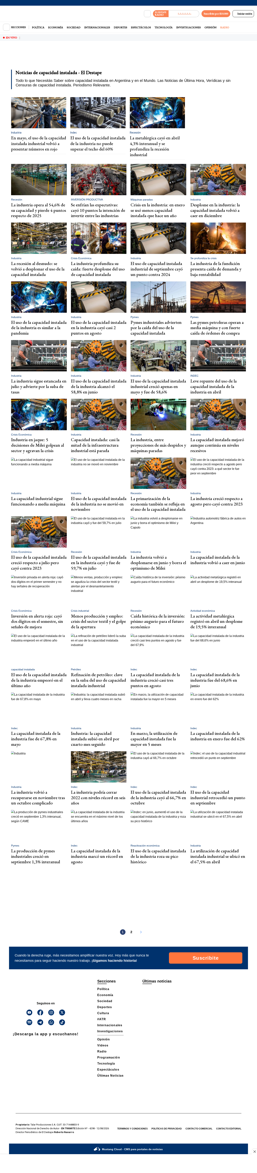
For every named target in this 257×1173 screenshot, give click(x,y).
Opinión (211, 27)
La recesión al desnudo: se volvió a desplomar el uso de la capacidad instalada (38, 268)
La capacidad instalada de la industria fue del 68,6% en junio (215, 680)
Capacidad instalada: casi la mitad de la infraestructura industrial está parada (95, 445)
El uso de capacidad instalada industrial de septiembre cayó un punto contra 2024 (157, 268)
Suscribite (206, 958)
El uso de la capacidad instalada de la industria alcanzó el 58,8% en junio (98, 386)
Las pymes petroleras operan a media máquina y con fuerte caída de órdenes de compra (217, 327)
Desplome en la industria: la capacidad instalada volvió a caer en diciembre (215, 210)
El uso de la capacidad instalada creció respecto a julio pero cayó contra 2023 (39, 562)
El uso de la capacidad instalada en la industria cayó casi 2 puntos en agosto (98, 327)
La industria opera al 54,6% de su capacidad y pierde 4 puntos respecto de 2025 (38, 210)
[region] (128, 57)
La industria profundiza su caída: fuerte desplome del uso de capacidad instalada (98, 268)
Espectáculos (141, 27)
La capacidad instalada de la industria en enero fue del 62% (217, 736)
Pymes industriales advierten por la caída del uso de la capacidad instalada (156, 327)
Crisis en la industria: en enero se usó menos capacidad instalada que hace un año (158, 210)
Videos (102, 1045)
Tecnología (164, 27)
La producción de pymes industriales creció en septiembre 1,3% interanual (35, 856)
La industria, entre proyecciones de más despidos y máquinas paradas (158, 445)
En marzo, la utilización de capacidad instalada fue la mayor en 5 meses (154, 738)
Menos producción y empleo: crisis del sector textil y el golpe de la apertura (98, 621)
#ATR (101, 1019)
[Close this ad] (254, 1151)
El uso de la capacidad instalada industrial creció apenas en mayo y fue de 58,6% (158, 386)
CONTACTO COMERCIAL (199, 1128)
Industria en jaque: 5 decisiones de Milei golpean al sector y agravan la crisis (37, 445)
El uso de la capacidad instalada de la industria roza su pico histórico (158, 856)
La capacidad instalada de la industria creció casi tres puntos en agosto (155, 680)
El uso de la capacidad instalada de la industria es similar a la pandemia (39, 327)
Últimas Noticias (110, 1075)
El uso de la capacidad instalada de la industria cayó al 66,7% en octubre (158, 797)
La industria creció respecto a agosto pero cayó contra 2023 (216, 501)
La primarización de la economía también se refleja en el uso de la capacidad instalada (158, 503)
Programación (108, 1057)
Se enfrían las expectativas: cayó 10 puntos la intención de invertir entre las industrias (98, 210)
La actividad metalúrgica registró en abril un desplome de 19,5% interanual (216, 621)
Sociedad (74, 27)
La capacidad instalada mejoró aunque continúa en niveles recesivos (217, 445)
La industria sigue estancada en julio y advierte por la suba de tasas (38, 386)
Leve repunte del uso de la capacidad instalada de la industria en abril (213, 386)
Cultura (103, 1013)
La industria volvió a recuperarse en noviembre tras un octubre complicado (38, 797)
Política (38, 27)
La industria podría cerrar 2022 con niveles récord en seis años (98, 797)
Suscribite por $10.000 (216, 13)
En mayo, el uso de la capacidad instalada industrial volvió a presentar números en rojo (38, 143)
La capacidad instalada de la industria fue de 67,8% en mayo (35, 738)
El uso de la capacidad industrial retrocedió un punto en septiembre (217, 797)
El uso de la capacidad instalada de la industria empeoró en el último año (39, 680)
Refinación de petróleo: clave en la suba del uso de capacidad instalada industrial (98, 680)
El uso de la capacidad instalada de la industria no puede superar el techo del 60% (97, 143)
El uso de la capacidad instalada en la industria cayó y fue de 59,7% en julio (98, 562)
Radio (224, 27)
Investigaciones (188, 27)
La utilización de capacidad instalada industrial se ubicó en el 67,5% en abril (217, 856)
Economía (55, 27)
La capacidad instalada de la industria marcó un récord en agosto (97, 856)
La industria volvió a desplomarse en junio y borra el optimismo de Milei (158, 562)
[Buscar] (147, 13)
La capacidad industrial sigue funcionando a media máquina (38, 501)
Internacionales (97, 27)
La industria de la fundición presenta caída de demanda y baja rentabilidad (215, 268)
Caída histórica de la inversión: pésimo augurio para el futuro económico (158, 621)
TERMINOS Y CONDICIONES (132, 1128)
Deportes (120, 27)
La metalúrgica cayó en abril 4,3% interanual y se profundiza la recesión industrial (155, 146)
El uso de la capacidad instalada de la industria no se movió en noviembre (98, 503)
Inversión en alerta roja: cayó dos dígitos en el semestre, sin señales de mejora (37, 621)
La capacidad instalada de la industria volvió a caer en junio (217, 559)
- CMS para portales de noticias (132, 1149)
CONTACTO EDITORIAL (228, 1128)
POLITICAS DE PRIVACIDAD (166, 1128)
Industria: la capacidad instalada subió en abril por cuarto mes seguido (95, 738)
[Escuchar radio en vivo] (184, 13)
